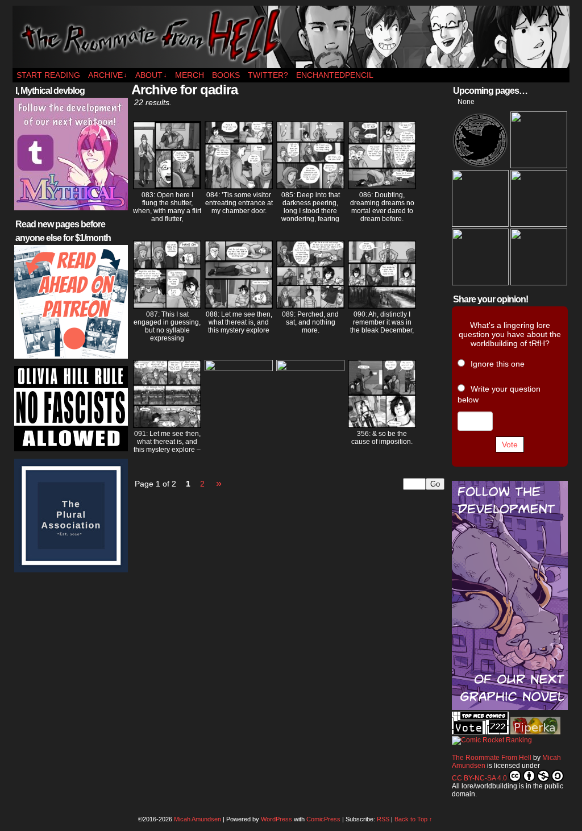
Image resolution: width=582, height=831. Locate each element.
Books (226, 75)
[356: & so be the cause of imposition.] (382, 425)
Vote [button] (510, 444)
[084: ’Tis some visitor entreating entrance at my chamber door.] (239, 186)
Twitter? (268, 75)
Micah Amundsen (197, 819)
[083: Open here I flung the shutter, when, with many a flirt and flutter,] (167, 186)
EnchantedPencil (334, 75)
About (151, 75)
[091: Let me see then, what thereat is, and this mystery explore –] (167, 425)
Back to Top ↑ (413, 819)
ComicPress (323, 819)
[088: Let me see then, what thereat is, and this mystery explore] (239, 305)
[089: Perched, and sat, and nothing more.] (310, 305)
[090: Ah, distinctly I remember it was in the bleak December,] (382, 305)
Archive (107, 75)
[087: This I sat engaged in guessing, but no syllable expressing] (167, 305)
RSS (383, 819)
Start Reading (48, 75)
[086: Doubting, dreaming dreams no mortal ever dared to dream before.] (382, 186)
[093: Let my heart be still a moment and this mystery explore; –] (310, 368)
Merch (189, 75)
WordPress (276, 819)
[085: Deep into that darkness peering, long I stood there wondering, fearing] (310, 186)
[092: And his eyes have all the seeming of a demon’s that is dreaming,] (239, 368)
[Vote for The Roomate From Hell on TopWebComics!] (480, 732)
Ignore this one (498, 363)
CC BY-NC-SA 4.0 (479, 778)
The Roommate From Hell (291, 37)
